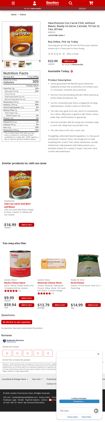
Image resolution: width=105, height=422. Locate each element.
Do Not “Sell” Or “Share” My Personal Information (23, 402)
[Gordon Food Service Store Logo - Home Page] (52, 3)
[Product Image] (21, 40)
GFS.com (7, 397)
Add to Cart (69, 61)
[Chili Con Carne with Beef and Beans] (20, 184)
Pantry (23, 14)
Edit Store (82, 8)
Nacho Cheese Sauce (14, 281)
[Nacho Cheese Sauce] (20, 263)
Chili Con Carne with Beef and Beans (17, 204)
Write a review (73, 54)
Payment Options (32, 400)
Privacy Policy (44, 397)
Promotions (52, 379)
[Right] (40, 61)
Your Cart (36, 379)
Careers (44, 400)
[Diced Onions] (87, 263)
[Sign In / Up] (34, 3)
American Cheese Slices (50, 281)
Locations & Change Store (14, 379)
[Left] (3, 61)
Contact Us (52, 384)
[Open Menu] (13, 3)
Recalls (21, 400)
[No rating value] (55, 54)
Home (14, 14)
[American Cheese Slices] (53, 263)
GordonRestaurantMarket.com (24, 397)
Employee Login (10, 400)
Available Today (59, 71)
